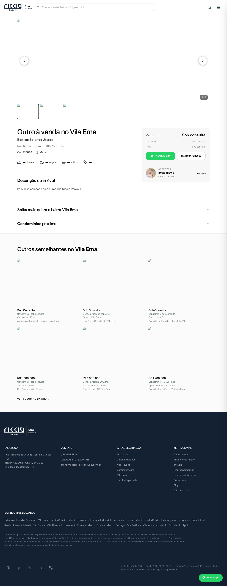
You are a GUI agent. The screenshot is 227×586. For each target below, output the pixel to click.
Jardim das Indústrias (148, 520)
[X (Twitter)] (30, 568)
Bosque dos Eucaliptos (191, 520)
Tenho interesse (191, 156)
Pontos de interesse (184, 475)
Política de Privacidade (143, 569)
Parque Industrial (101, 520)
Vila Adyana (123, 465)
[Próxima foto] (202, 60)
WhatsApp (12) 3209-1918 (75, 460)
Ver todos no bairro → (33, 399)
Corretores (179, 480)
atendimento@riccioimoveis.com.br (81, 465)
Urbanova (122, 454)
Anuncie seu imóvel (184, 460)
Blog (176, 485)
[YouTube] (40, 568)
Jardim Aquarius (126, 460)
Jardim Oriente (96, 525)
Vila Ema (122, 475)
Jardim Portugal (116, 525)
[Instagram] (8, 568)
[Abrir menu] (219, 7)
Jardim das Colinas (123, 520)
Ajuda (159, 569)
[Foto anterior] (24, 60)
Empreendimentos (183, 470)
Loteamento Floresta (74, 525)
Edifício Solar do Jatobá (35, 139)
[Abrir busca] (209, 7)
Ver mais (201, 173)
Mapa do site (170, 569)
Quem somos (180, 454)
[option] (27, 111)
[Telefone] (51, 568)
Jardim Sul (166, 525)
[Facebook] (19, 568)
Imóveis (177, 465)
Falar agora (162, 156)
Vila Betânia (134, 525)
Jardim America (13, 525)
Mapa (43, 152)
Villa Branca (53, 525)
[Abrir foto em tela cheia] (113, 60)
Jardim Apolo (181, 525)
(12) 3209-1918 (69, 454)
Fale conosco (181, 490)
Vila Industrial (150, 525)
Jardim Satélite (125, 470)
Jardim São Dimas (34, 525)
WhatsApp (213, 578)
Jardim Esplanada (127, 480)
